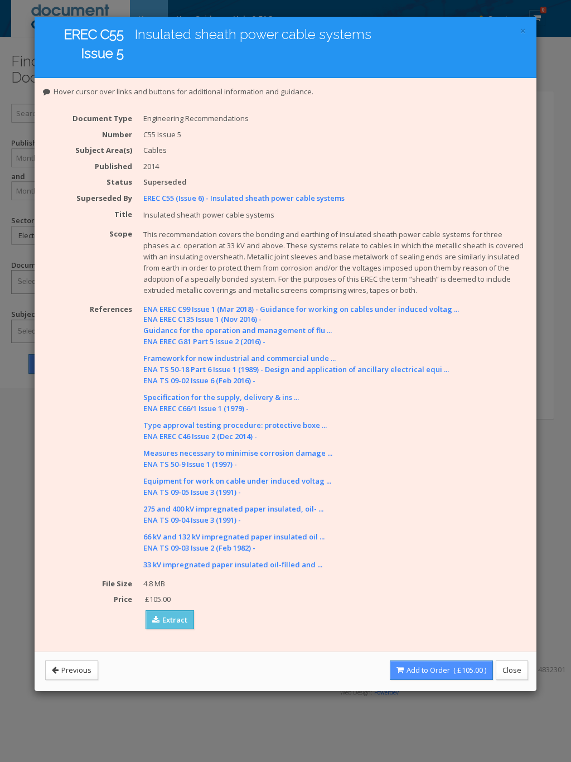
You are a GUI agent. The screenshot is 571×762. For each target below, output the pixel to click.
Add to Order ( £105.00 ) (445, 670)
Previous (75, 670)
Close (511, 670)
